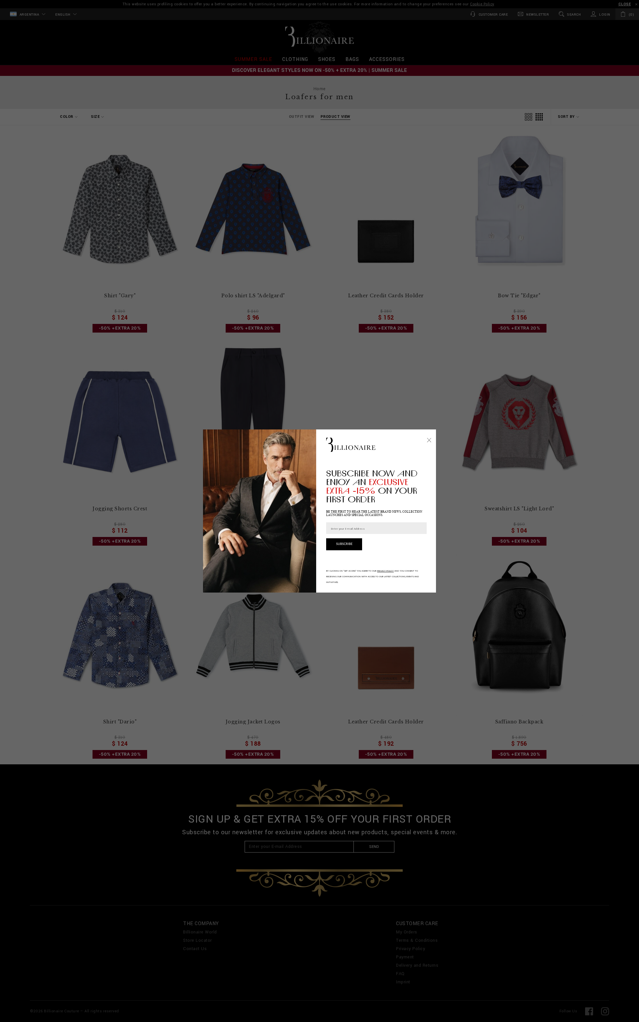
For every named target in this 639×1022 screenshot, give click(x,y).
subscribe (344, 544)
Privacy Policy (385, 571)
